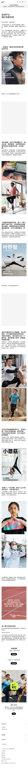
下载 (14, 714)
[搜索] (17, 2)
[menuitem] (4, 751)
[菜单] (25, 2)
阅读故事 (14, 654)
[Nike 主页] (3, 2)
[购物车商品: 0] (22, 2)
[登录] (20, 2)
